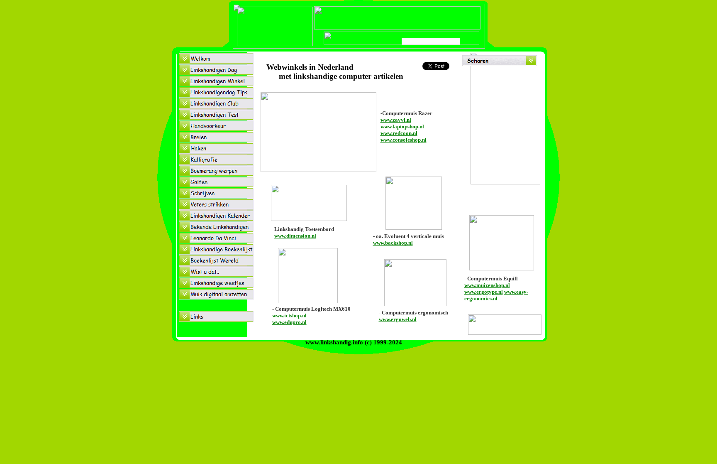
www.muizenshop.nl (487, 285)
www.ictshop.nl (289, 315)
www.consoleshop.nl (403, 140)
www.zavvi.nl (395, 120)
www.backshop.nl (393, 243)
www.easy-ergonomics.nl (496, 295)
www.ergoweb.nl (398, 319)
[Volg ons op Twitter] (504, 332)
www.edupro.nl (289, 322)
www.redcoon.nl (398, 133)
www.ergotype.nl (483, 292)
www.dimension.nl (295, 236)
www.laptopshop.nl (402, 126)
